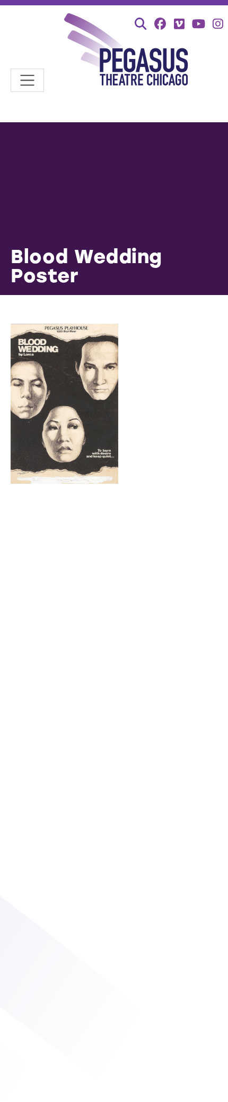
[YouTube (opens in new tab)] (198, 23)
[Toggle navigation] (27, 80)
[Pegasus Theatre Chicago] (126, 51)
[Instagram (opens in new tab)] (218, 23)
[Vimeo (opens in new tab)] (179, 23)
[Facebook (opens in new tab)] (160, 23)
